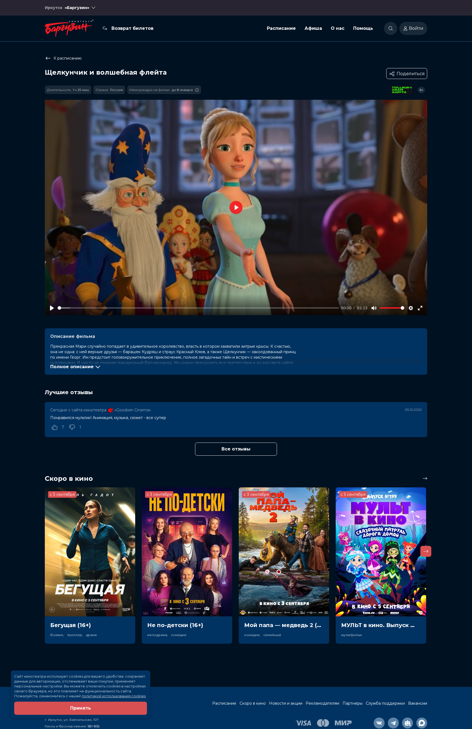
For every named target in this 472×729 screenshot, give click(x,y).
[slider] (198, 308)
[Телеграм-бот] (407, 723)
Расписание (281, 28)
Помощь (363, 28)
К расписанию (68, 58)
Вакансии (417, 703)
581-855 (93, 726)
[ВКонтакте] (379, 723)
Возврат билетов (132, 28)
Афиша (313, 28)
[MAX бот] (421, 723)
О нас (337, 28)
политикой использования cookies (114, 696)
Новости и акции (285, 703)
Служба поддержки (385, 703)
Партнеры (352, 703)
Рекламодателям (322, 703)
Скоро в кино (253, 703)
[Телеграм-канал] (393, 723)
